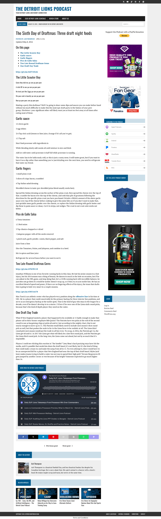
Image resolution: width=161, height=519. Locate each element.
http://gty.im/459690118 (27, 269)
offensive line (82, 296)
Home (19, 18)
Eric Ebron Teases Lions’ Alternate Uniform (67, 501)
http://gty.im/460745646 (27, 72)
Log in (106, 305)
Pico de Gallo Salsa (28, 60)
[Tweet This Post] (33, 437)
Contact (143, 514)
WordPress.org (109, 314)
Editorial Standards (123, 514)
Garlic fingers (26, 58)
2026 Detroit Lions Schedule (35, 18)
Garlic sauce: (26, 55)
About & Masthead (111, 514)
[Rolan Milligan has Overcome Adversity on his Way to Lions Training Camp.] (47, 497)
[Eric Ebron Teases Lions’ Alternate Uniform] (69, 497)
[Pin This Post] (53, 437)
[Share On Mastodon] (94, 437)
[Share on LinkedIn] (43, 437)
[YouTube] (127, 1)
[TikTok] (131, 1)
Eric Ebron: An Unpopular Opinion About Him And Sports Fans (91, 503)
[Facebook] (139, 1)
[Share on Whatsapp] (84, 437)
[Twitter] (123, 1)
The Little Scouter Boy (30, 53)
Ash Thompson (29, 39)
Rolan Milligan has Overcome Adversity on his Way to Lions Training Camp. (47, 503)
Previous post (52, 446)
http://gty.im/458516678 (27, 291)
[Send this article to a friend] (63, 437)
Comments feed (110, 311)
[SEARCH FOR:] (133, 23)
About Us (65, 18)
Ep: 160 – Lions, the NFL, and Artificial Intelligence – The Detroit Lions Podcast (25, 503)
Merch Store (54, 18)
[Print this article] (74, 437)
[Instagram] (135, 1)
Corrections (135, 514)
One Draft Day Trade (29, 66)
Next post (67, 446)
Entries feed (108, 308)
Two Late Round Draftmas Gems (34, 63)
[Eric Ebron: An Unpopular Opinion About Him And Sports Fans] (91, 497)
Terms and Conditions (80, 518)
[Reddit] (143, 1)
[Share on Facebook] (23, 437)
